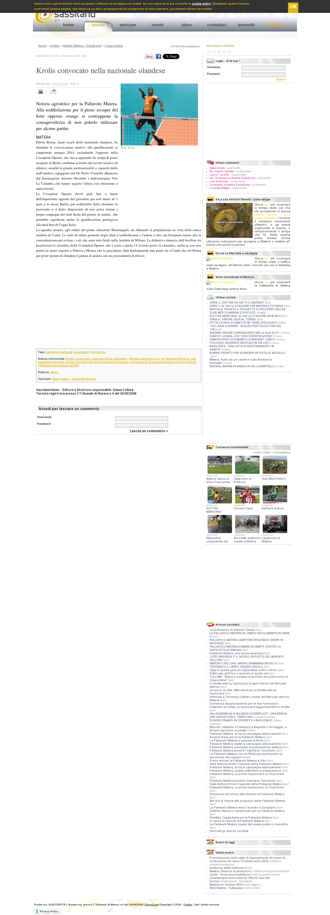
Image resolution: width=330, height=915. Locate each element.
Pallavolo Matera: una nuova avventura (237, 653)
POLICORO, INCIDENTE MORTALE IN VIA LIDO (239, 343)
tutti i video (261, 452)
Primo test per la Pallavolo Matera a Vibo (238, 760)
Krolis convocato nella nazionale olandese (96, 359)
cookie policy (201, 3)
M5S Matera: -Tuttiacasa (226, 888)
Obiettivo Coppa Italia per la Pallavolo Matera (241, 817)
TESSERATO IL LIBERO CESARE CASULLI (237, 666)
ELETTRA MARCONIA (213, 510)
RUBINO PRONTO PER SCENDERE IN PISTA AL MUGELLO (247, 353)
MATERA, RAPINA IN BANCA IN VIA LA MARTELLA (242, 366)
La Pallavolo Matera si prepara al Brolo (237, 740)
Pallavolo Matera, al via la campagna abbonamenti (246, 767)
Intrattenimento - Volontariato (236, 881)
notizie (98, 25)
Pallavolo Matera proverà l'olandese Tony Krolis (243, 750)
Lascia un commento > (149, 431)
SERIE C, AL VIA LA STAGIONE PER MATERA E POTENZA (246, 306)
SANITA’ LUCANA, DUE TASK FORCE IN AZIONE (241, 336)
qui (267, 204)
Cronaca (285, 332)
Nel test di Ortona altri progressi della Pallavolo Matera (247, 801)
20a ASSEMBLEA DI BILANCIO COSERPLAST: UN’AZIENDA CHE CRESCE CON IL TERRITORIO (248, 715)
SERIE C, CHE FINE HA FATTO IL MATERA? (237, 302)
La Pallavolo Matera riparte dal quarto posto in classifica (249, 824)
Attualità (261, 312)
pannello (246, 25)
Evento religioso (251, 884)
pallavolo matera (58, 352)
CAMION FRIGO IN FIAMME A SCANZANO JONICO (242, 339)
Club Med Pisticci (274, 478)
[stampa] (42, 94)
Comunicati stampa (264, 717)
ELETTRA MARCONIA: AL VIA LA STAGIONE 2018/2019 (245, 316)
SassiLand (152, 904)
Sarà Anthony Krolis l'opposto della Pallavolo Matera (246, 764)
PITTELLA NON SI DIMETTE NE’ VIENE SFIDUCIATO (243, 322)
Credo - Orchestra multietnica (230, 874)
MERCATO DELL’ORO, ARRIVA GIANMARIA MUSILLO (244, 663)
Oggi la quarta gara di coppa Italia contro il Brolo (244, 670)
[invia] (58, 94)
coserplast (81, 352)
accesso (276, 25)
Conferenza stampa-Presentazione (270, 871)
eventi (157, 25)
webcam (128, 25)
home (68, 25)
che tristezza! (219, 181)
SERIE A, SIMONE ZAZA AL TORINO (233, 319)
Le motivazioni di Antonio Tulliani (233, 630)
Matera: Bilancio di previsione (230, 871)
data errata (217, 168)
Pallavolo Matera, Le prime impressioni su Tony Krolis (247, 774)
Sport (54, 372)
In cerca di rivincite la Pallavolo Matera (237, 821)
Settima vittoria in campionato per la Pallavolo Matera (247, 811)
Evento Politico (252, 888)
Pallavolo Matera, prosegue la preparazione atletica (246, 747)
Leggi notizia (114, 46)
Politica (282, 322)
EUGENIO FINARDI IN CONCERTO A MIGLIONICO (241, 720)
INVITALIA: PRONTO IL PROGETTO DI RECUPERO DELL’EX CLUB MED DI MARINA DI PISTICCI (247, 311)
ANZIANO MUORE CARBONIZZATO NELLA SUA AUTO (245, 332)
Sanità (218, 329)
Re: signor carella (222, 171)
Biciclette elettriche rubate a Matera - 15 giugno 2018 (247, 541)
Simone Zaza (243, 508)
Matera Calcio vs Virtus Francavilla (218, 480)
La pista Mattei (220, 188)
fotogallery (281, 452)
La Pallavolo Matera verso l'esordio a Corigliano (243, 807)
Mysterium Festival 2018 (226, 884)
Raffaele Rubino (273, 508)
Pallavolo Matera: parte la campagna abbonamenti (246, 744)
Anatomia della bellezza (226, 868)
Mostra (248, 868)
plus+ (187, 25)
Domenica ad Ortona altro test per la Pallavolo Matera (247, 794)
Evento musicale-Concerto (265, 874)
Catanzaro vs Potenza (243, 480)
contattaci (216, 25)
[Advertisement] (159, 182)
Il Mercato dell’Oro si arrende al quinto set (239, 673)
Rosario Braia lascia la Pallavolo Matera (238, 737)
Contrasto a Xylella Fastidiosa (230, 184)
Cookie (188, 904)
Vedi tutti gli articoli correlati (229, 831)
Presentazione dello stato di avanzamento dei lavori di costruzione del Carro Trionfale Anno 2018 (247, 859)
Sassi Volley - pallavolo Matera (74, 379)
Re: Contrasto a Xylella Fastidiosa (232, 178)
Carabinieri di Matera (271, 539)
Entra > (282, 79)
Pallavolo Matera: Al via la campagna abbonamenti (246, 734)
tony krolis (97, 352)
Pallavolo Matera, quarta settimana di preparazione (246, 770)
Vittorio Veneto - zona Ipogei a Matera (272, 216)
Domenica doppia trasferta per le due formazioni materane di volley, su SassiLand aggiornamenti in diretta (250, 705)
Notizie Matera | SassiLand (82, 46)
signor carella (220, 174)
